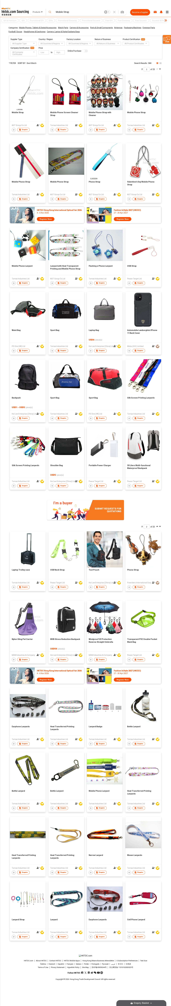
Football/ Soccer (15, 32)
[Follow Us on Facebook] (82, 972)
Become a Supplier (140, 12)
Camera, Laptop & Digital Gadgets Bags (63, 32)
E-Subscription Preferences (127, 961)
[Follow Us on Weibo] (92, 972)
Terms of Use (43, 967)
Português (95, 964)
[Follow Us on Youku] (101, 972)
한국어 (120, 964)
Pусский (105, 964)
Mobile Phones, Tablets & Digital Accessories (38, 28)
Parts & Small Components (101, 28)
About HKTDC (41, 961)
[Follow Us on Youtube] (98, 972)
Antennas (118, 28)
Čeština (43, 964)
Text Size (143, 961)
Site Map (85, 967)
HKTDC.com (28, 961)
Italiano (78, 964)
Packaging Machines (132, 28)
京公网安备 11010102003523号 (121, 967)
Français (70, 964)
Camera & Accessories (79, 28)
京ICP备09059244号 (99, 967)
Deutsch (52, 964)
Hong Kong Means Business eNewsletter (98, 961)
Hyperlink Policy (73, 967)
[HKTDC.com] (85, 956)
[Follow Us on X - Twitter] (85, 972)
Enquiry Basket (141, 1003)
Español (61, 964)
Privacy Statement (58, 967)
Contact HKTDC (55, 961)
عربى (113, 964)
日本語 (128, 964)
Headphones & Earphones (35, 32)
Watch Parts (63, 28)
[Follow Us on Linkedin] (89, 972)
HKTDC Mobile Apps (72, 961)
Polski (86, 964)
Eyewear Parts (149, 28)
